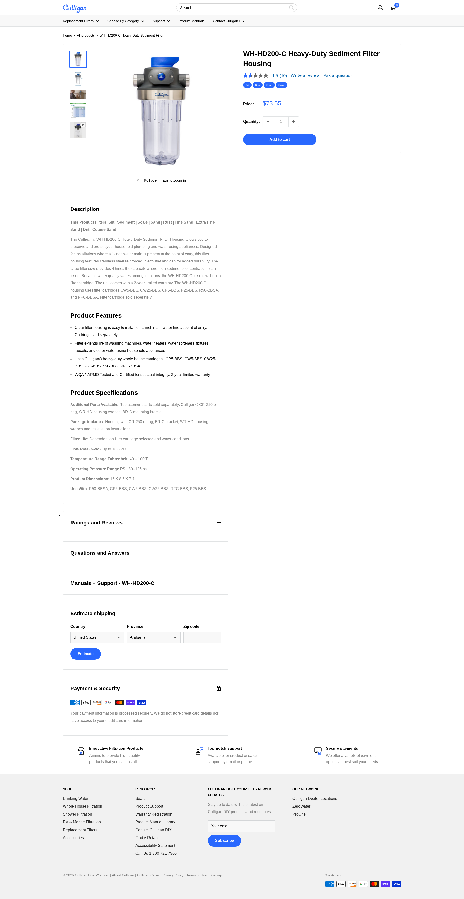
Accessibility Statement (155, 845)
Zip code (191, 626)
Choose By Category (123, 21)
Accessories (73, 838)
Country (77, 626)
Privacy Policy (172, 875)
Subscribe (224, 841)
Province (135, 626)
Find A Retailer (148, 838)
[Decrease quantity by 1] (268, 122)
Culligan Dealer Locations (314, 798)
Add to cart (279, 139)
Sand (269, 85)
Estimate (86, 654)
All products (86, 35)
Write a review (305, 75)
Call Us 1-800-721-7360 (156, 853)
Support (159, 21)
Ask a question (338, 75)
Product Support (149, 806)
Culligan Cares (148, 875)
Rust (257, 85)
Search (141, 798)
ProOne (299, 814)
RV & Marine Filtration (82, 822)
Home (67, 35)
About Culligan (123, 875)
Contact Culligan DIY (229, 21)
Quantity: (251, 122)
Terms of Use (196, 875)
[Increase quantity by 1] (294, 122)
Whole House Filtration (82, 806)
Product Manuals (191, 21)
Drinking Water (75, 798)
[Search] (291, 8)
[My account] (380, 7)
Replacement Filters (78, 21)
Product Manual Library (155, 822)
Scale (281, 85)
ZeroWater (301, 806)
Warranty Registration (153, 814)
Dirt (247, 85)
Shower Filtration (77, 814)
